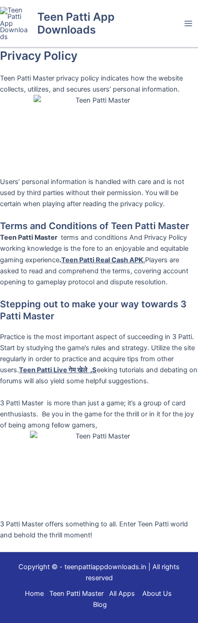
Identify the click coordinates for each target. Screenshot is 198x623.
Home (34, 593)
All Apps (124, 593)
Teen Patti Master (76, 593)
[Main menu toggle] (188, 23)
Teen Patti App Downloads (76, 23)
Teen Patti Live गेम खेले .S (58, 370)
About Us (157, 593)
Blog (100, 604)
